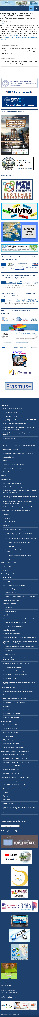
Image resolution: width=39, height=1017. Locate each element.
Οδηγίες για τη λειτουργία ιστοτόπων (13, 464)
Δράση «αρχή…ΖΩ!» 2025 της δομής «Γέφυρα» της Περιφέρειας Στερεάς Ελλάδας (19, 61)
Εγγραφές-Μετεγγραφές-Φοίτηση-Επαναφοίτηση (19, 647)
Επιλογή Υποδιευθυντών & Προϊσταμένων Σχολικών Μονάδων (20, 550)
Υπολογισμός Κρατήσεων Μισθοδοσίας (14, 699)
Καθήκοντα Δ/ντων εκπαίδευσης (12, 487)
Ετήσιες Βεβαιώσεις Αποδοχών (12, 713)
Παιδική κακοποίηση (9, 438)
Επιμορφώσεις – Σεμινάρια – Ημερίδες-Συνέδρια (15, 751)
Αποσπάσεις (6, 518)
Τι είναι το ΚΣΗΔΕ (8, 736)
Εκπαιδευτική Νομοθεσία (10, 449)
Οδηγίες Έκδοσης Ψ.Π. (9, 740)
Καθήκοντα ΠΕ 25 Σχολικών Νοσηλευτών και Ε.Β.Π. (18, 507)
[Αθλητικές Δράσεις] (17, 189)
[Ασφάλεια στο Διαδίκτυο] (15, 1005)
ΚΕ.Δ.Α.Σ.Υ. (6, 570)
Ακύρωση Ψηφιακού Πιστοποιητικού (13, 747)
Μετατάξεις (6, 525)
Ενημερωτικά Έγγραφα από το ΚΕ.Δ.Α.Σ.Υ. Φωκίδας (20, 596)
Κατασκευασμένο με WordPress (10, 1014)
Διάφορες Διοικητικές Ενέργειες (12, 468)
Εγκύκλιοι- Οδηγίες (10, 589)
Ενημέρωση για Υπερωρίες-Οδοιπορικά (14, 702)
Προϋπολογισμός (8, 710)
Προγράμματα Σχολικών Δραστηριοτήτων (15, 674)
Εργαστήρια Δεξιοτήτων (10, 604)
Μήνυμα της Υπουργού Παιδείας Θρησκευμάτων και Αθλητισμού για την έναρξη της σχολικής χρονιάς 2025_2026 (19, 49)
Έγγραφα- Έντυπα (10, 592)
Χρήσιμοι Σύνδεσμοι (11, 416)
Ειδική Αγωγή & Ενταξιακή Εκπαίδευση (14, 585)
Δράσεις (5, 792)
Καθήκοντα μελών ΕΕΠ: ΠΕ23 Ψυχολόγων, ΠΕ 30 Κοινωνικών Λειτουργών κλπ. (17, 502)
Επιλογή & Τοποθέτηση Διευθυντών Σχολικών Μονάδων (21, 538)
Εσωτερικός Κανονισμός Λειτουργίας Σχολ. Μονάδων (18, 453)
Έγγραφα (6, 796)
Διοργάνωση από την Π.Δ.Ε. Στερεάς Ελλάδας (16, 762)
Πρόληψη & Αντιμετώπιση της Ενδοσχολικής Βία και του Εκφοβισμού (19, 433)
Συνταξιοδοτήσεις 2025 (10, 728)
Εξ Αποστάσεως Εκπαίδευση (11, 634)
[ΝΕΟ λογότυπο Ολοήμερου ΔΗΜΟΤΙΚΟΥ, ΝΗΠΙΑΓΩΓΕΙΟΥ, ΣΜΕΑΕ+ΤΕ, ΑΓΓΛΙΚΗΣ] (19, 282)
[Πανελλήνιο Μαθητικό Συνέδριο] (15, 134)
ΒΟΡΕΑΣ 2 (6, 812)
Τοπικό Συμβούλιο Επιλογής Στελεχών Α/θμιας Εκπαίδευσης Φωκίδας (18, 534)
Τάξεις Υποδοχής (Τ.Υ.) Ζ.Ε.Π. (11, 600)
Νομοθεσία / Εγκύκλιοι (11, 412)
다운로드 (3, 23)
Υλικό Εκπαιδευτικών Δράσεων (12, 667)
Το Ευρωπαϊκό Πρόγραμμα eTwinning (14, 781)
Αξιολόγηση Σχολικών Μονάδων (12, 409)
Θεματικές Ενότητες (11, 611)
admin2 (9, 21)
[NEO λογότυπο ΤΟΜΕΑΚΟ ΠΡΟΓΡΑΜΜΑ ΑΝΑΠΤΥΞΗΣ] (19, 319)
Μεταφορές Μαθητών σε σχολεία (14, 626)
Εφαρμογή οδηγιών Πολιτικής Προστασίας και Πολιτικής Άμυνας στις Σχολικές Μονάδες (19, 808)
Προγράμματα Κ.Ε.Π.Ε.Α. (10, 678)
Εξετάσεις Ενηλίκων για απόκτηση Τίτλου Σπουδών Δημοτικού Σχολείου (17, 658)
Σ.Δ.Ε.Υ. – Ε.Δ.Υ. (8, 566)
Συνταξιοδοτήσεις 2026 (10, 725)
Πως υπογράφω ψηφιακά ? (11, 743)
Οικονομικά (6, 706)
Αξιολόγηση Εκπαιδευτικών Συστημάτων (14, 424)
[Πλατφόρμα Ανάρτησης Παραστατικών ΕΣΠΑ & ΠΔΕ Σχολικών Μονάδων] (19, 266)
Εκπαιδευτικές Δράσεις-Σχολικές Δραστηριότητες (15, 663)
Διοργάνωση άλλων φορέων (11, 773)
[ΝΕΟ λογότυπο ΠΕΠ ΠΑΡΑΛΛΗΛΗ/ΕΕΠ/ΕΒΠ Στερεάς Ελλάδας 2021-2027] (19, 300)
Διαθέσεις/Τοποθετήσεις (10, 522)
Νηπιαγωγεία (7, 581)
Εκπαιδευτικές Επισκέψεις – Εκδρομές (16, 622)
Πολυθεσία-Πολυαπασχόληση (12, 717)
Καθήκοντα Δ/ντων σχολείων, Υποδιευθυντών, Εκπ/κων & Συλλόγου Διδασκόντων (19, 491)
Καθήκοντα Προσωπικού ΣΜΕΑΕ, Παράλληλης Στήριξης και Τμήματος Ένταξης (20, 497)
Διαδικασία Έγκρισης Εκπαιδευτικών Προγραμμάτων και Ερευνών (19, 683)
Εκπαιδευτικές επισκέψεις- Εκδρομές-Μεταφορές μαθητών (20, 619)
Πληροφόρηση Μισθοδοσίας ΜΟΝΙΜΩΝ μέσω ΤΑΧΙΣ (18, 691)
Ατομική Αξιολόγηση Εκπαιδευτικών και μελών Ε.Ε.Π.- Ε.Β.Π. (20, 420)
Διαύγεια (3, 476)
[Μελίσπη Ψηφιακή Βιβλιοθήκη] (19, 841)
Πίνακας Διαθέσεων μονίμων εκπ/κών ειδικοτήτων (20, 37)
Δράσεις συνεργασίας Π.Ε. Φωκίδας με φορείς (16, 671)
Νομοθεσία (11, 546)
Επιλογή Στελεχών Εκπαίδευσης (12, 529)
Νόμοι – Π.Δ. (7, 472)
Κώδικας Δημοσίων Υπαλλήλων (12, 483)
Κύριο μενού (36, 8)
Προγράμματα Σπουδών (10, 630)
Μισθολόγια (6, 695)
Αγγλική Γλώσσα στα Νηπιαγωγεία (13, 615)
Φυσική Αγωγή (5, 788)
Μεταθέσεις (6, 514)
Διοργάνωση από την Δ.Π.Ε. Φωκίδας (14, 755)
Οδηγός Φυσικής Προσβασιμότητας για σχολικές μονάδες (19, 637)
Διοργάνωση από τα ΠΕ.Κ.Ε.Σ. (11, 766)
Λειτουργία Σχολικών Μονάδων (10, 574)
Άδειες (5, 461)
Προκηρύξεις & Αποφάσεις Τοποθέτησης (19, 542)
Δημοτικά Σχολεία (8, 577)
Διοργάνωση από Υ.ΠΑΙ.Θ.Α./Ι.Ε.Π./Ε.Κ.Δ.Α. (15, 758)
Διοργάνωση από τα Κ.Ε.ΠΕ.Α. (12, 770)
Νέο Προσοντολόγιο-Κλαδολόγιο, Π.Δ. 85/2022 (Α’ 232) (19, 446)
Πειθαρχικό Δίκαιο (8, 457)
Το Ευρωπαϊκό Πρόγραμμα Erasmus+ (14, 784)
